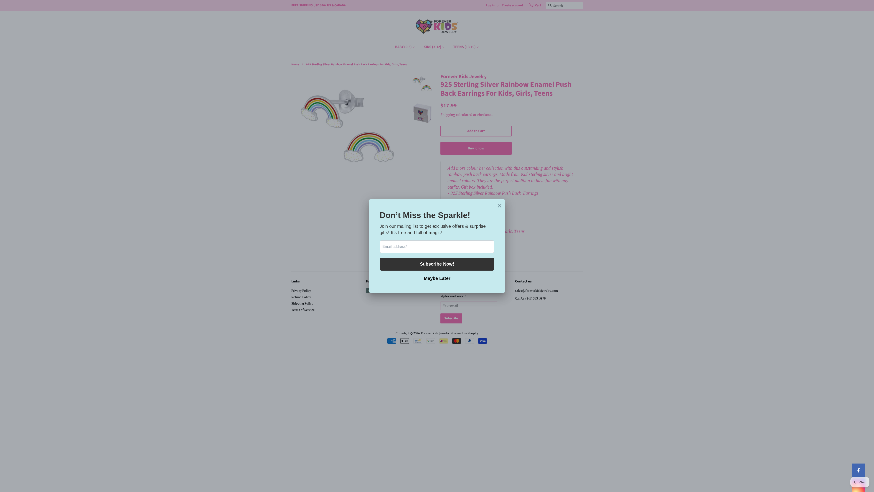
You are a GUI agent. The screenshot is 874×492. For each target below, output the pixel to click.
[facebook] (858, 470)
